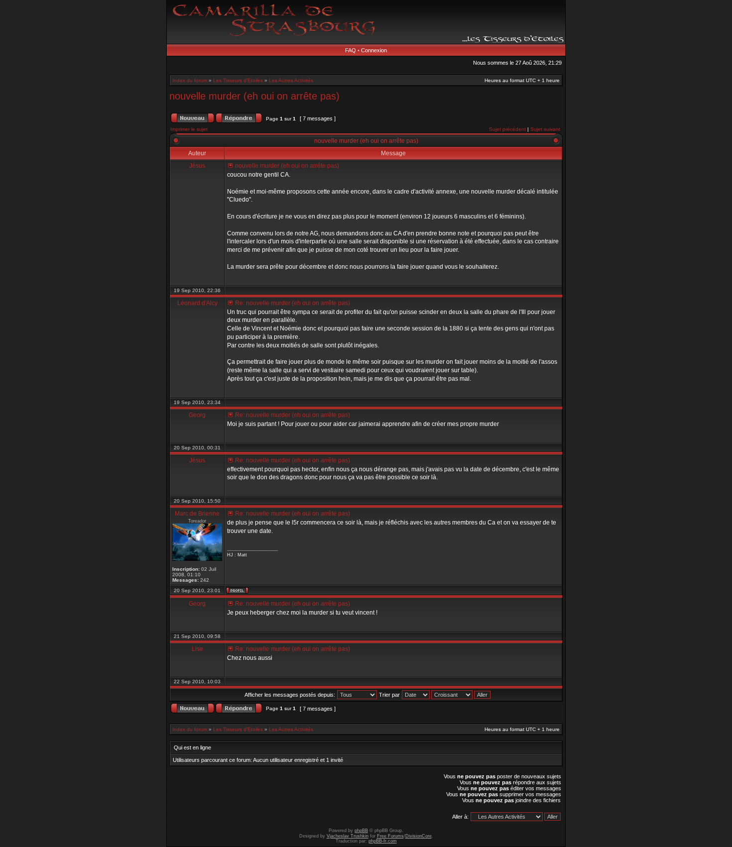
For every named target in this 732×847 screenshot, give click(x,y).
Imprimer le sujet (189, 129)
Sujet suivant (545, 129)
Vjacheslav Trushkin (347, 836)
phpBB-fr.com (382, 841)
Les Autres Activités (291, 80)
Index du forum (189, 80)
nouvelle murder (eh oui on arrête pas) (254, 96)
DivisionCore (418, 836)
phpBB (361, 830)
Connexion (374, 50)
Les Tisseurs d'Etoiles (238, 80)
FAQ (350, 50)
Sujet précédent (507, 129)
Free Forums (390, 836)
